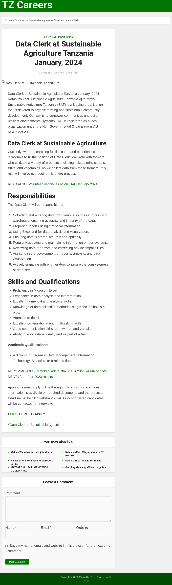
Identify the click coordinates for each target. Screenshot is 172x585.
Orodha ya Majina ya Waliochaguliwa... (86, 467)
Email (46, 527)
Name (11, 527)
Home (8, 20)
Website (82, 527)
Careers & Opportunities (58, 37)
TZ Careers (27, 5)
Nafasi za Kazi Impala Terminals (83, 460)
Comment (12, 493)
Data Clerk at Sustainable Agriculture (37, 425)
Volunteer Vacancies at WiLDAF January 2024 (63, 184)
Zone (92, 577)
